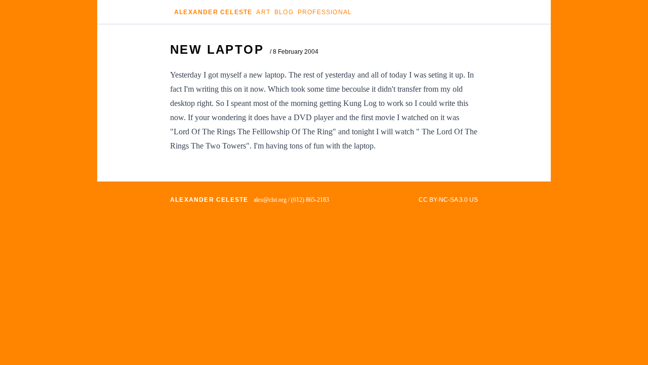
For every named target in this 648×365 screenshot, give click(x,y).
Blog (284, 12)
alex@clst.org (270, 199)
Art (263, 12)
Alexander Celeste (213, 12)
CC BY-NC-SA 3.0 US (448, 199)
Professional (325, 12)
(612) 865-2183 (310, 199)
